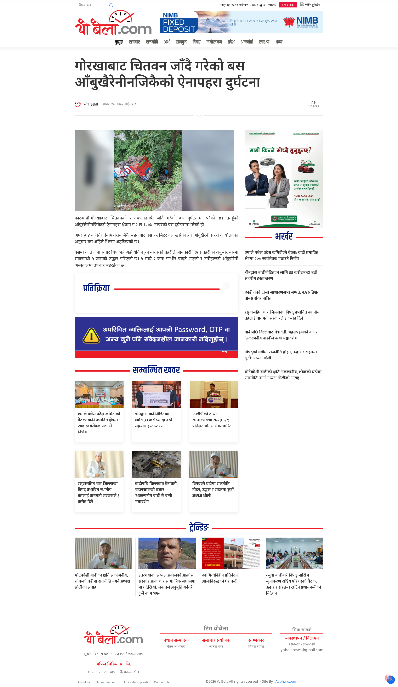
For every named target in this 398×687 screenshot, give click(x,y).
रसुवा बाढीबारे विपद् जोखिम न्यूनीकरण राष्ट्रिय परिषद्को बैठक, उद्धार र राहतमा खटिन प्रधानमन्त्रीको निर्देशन (293, 584)
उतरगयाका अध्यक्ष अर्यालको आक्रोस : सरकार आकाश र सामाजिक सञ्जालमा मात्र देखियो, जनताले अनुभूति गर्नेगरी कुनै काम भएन (166, 584)
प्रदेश (231, 42)
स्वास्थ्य (264, 42)
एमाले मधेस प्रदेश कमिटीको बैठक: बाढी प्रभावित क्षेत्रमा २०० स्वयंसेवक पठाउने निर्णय (99, 423)
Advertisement (106, 682)
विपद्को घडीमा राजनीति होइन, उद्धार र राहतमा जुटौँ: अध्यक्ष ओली (213, 489)
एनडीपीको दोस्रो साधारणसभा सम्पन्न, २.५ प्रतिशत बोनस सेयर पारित (212, 420)
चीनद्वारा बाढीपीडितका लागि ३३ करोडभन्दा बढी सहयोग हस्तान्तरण (153, 420)
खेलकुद (181, 42)
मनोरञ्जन (214, 42)
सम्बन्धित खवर (156, 370)
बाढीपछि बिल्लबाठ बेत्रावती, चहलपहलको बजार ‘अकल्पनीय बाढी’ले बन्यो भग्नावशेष (156, 492)
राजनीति (152, 42)
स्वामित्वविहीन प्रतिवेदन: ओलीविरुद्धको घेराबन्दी (220, 578)
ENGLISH (288, 5)
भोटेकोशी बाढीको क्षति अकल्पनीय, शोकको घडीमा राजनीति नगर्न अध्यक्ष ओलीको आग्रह (283, 375)
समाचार (134, 42)
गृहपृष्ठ (119, 42)
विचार (196, 42)
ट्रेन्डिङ (199, 528)
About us (84, 682)
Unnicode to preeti (135, 682)
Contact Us (161, 682)
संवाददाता (91, 104)
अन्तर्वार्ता (247, 42)
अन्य (278, 42)
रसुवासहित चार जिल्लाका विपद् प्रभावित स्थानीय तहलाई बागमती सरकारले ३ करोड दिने (99, 492)
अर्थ (167, 42)
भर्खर (284, 237)
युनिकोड (316, 5)
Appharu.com (285, 682)
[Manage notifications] (388, 678)
